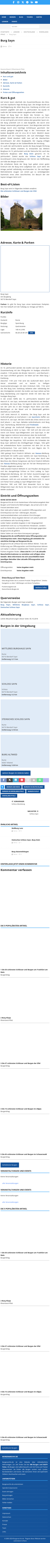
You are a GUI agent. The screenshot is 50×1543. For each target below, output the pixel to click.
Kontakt (5, 1521)
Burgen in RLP (33, 791)
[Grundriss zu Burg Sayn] (25, 351)
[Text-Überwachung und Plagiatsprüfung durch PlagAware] (32, 1541)
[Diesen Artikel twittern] (10, 780)
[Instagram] (18, 2)
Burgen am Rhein (13, 787)
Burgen (13, 17)
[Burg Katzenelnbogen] (5, 854)
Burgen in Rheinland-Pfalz (13, 791)
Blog (21, 17)
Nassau (38, 453)
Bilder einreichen (8, 1499)
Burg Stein (28, 154)
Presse (4, 1524)
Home (4, 17)
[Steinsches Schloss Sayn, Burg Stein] (5, 842)
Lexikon (5, 22)
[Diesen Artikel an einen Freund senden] (28, 780)
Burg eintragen (7, 1495)
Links (4, 1532)
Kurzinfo (6, 86)
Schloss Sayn (35, 156)
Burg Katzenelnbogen (20, 851)
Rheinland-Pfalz (18, 69)
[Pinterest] (27, 2)
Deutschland (29, 32)
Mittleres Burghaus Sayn (24, 605)
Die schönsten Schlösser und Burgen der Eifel (19, 191)
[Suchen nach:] (25, 26)
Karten (39, 17)
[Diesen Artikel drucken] (34, 780)
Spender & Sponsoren (9, 1488)
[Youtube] (36, 2)
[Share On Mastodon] (46, 780)
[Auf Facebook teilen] (4, 780)
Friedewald (34, 425)
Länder (16, 32)
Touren (30, 17)
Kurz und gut (8, 76)
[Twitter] (23, 2)
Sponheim (36, 417)
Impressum (6, 1513)
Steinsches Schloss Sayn (10, 607)
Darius (4, 46)
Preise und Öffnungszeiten (13, 92)
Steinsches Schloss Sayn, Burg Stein (26, 840)
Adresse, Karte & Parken (12, 83)
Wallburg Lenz (17, 828)
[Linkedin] (32, 2)
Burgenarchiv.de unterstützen (12, 1484)
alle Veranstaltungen (10, 1183)
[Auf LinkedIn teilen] (16, 780)
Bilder (5, 80)
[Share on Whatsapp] (40, 780)
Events (14, 22)
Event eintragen (7, 1492)
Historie (6, 89)
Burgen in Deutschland (33, 787)
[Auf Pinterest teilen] (22, 780)
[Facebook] (14, 2)
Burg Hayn (5, 605)
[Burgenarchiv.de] (25, 13)
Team (4, 1528)
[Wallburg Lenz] (5, 830)
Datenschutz (6, 1517)
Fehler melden (7, 1502)
